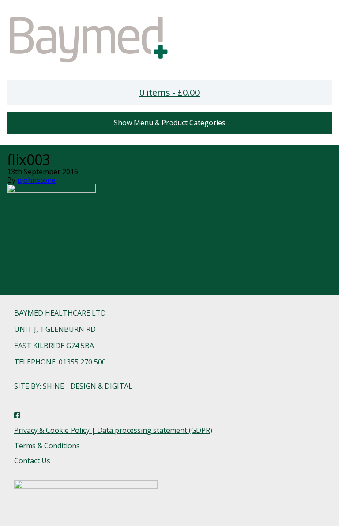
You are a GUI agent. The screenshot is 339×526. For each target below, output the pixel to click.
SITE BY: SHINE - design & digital (73, 386)
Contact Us (32, 461)
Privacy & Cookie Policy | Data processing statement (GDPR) (113, 430)
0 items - (169, 92)
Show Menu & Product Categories (170, 123)
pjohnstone (36, 180)
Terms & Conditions (47, 446)
